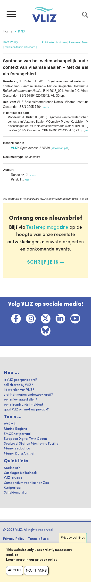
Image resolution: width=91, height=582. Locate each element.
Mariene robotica (17, 448)
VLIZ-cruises (13, 478)
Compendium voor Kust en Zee (26, 483)
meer (46, 107)
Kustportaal (12, 487)
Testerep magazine (47, 227)
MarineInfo (12, 468)
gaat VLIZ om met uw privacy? (26, 409)
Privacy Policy (13, 539)
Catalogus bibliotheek (20, 473)
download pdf (60, 148)
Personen (74, 42)
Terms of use (38, 539)
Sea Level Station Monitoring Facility (31, 443)
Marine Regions (15, 429)
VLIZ (14, 148)
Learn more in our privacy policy (31, 559)
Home (8, 31)
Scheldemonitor (16, 492)
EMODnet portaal (17, 434)
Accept (14, 570)
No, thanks (36, 570)
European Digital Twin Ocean (25, 438)
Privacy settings (73, 537)
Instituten (61, 42)
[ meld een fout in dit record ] (20, 47)
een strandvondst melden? (23, 404)
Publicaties (48, 42)
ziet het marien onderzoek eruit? (28, 394)
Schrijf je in (43, 262)
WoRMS (10, 424)
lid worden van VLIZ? (19, 390)
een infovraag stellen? (20, 399)
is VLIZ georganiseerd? (20, 380)
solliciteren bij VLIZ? (18, 385)
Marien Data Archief (19, 453)
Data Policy (10, 42)
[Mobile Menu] (11, 15)
